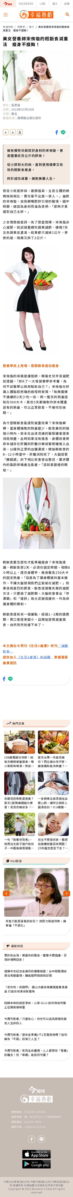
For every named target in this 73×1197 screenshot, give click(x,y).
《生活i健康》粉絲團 (34, 657)
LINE (43, 3)
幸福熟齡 (8, 27)
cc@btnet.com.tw (35, 1127)
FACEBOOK (26, 3)
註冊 (67, 3)
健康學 (21, 27)
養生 (31, 27)
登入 (55, 3)
